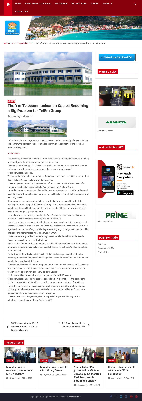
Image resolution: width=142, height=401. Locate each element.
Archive (11, 101)
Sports (94, 3)
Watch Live (61, 3)
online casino (14, 153)
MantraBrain (75, 396)
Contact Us (21, 11)
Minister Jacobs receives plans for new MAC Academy (19, 370)
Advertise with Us (106, 248)
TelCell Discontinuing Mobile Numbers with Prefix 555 (72, 325)
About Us (107, 3)
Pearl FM (29, 116)
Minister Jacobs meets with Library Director (53, 369)
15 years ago (15, 116)
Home (18, 3)
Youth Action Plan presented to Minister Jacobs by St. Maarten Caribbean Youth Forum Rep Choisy (87, 374)
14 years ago (14, 378)
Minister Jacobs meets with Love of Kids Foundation (121, 370)
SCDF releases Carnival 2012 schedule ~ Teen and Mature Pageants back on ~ (24, 326)
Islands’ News (79, 3)
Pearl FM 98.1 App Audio (38, 3)
